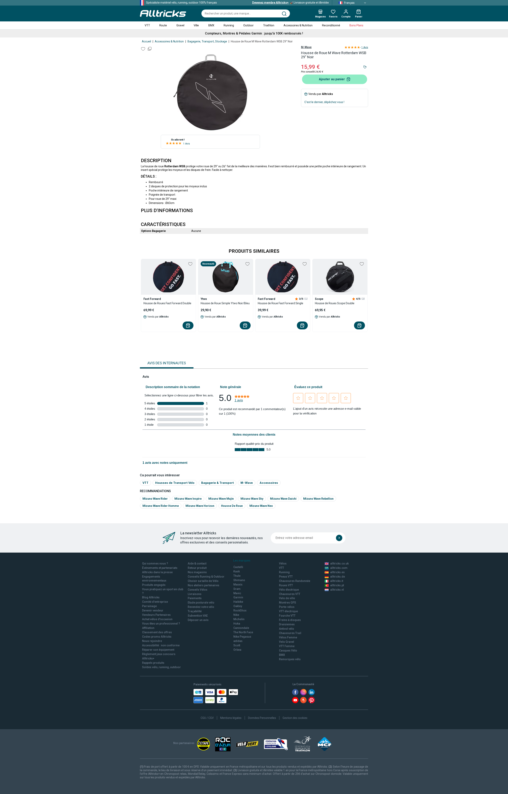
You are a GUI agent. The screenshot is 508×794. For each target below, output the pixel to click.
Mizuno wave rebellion (318, 498)
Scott (236, 645)
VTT (147, 25)
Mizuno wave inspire (188, 498)
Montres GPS (287, 602)
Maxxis (237, 584)
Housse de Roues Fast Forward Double (167, 303)
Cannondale (241, 627)
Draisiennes (287, 624)
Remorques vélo (290, 659)
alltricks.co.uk (339, 563)
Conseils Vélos (197, 589)
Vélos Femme (288, 637)
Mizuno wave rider (155, 498)
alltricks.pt (337, 585)
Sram (237, 588)
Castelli (238, 567)
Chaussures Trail (290, 633)
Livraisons (194, 594)
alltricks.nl (337, 589)
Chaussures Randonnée (294, 581)
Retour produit (197, 567)
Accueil (146, 41)
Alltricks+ (148, 658)
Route (163, 25)
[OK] (339, 538)
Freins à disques (290, 620)
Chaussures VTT (289, 594)
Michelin (238, 619)
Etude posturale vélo (201, 602)
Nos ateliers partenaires (203, 585)
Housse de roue (232, 505)
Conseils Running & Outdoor (206, 576)
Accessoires (269, 482)
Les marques (241, 560)
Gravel (180, 25)
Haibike (238, 601)
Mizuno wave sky (252, 498)
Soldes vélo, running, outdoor (161, 667)
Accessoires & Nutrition (298, 25)
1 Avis (186, 143)
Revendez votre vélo (201, 606)
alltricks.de (337, 576)
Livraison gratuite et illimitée (290, 2)
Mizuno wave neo (261, 505)
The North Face (243, 632)
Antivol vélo (286, 628)
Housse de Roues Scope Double (334, 303)
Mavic (237, 593)
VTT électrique (288, 611)
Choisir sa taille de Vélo (203, 581)
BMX (211, 25)
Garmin (238, 597)
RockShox (239, 610)
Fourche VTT (287, 615)
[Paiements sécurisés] (215, 696)
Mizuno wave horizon (200, 505)
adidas (237, 641)
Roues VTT (286, 585)
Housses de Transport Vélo (174, 482)
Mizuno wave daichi (283, 498)
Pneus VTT (286, 576)
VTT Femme (286, 646)
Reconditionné (331, 25)
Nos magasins (197, 572)
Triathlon (268, 25)
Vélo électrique (289, 589)
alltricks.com (338, 567)
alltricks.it (336, 581)
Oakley (237, 606)
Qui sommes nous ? (155, 563)
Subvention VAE (198, 615)
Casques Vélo (288, 650)
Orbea (237, 649)
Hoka (236, 623)
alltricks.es (337, 572)
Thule (237, 575)
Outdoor (248, 25)
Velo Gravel (286, 641)
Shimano (239, 580)
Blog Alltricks (151, 597)
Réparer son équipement (158, 649)
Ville (196, 25)
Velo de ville (287, 598)
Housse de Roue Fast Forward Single (280, 303)
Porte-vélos (286, 606)
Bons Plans (356, 25)
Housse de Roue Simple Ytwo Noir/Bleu (225, 303)
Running (229, 25)
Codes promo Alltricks (156, 636)
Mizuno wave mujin (221, 498)
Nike (236, 614)
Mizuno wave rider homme (160, 505)
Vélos (283, 563)
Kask (236, 571)
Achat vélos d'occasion (157, 619)
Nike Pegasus (242, 636)
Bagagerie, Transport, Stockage (207, 41)
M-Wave (306, 47)
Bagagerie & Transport (217, 482)
